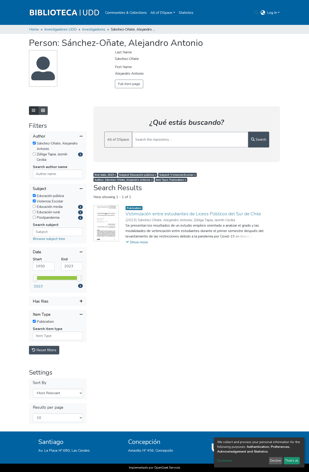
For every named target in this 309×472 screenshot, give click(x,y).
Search (260, 139)
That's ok (291, 460)
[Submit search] (256, 12)
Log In (272, 12)
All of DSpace (118, 139)
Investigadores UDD (60, 29)
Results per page (48, 407)
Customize (224, 460)
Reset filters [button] (46, 350)
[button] (263, 12)
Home (34, 29)
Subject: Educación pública (137, 175)
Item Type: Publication (171, 180)
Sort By (39, 382)
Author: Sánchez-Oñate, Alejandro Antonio (124, 180)
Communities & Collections (126, 12)
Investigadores (93, 29)
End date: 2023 (105, 175)
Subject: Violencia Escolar (177, 175)
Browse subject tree (49, 238)
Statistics (186, 12)
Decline (275, 460)
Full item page (129, 83)
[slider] (35, 278)
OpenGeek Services (167, 468)
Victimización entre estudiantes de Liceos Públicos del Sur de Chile (193, 214)
